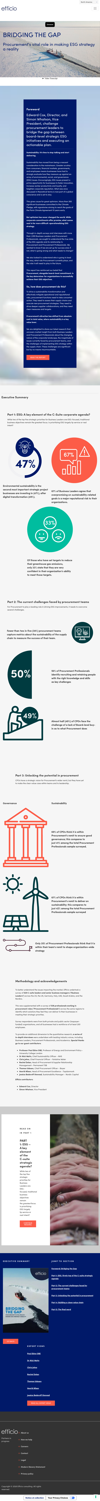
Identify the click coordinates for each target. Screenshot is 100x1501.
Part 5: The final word (61, 1309)
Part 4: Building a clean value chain (67, 1302)
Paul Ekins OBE (34, 1353)
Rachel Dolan (33, 1374)
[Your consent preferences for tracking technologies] (95, 1496)
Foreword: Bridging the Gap (64, 1268)
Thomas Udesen (34, 1381)
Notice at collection (34, 1498)
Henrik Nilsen (33, 1388)
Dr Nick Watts (33, 1360)
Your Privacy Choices (58, 1498)
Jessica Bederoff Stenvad (38, 1395)
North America (86, 2)
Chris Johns (32, 1367)
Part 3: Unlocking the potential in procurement (72, 1295)
